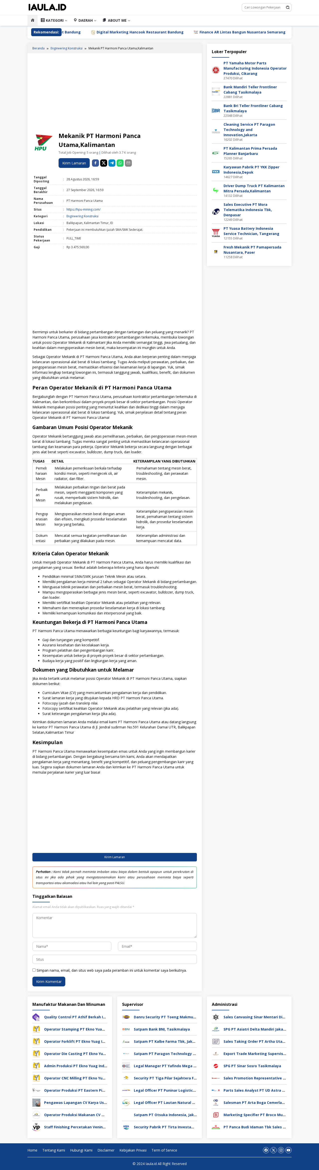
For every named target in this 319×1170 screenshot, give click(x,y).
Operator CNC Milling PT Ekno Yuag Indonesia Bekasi (91, 1078)
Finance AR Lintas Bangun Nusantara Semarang (207, 32)
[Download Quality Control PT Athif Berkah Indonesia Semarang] (36, 1016)
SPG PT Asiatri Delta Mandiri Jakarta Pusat (262, 1029)
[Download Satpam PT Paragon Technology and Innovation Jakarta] (126, 1053)
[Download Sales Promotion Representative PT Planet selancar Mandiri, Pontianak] (216, 1077)
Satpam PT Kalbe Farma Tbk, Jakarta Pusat (173, 1041)
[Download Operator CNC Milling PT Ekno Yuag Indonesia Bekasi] (36, 1077)
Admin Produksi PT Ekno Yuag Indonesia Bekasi (86, 1065)
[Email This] (128, 163)
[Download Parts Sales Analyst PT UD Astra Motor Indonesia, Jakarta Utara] (216, 1089)
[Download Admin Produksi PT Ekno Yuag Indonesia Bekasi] (36, 1065)
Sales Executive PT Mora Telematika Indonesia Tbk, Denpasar (248, 209)
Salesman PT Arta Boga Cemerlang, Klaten (262, 1102)
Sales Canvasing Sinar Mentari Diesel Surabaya (266, 1017)
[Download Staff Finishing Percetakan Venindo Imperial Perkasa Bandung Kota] (36, 1126)
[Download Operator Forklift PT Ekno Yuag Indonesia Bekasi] (36, 1041)
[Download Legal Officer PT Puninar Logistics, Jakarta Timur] (126, 1089)
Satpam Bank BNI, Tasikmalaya (162, 1029)
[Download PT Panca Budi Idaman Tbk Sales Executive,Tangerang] (216, 1126)
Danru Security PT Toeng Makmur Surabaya (173, 1017)
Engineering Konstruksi (82, 216)
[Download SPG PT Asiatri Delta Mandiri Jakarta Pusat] (216, 1028)
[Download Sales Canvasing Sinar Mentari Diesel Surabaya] (216, 1016)
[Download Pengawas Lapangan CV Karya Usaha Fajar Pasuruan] (36, 1102)
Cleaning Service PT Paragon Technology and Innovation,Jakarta (249, 129)
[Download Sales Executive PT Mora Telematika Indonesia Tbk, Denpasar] (216, 211)
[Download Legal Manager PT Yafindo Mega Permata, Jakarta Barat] (126, 1065)
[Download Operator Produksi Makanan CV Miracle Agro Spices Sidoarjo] (36, 1114)
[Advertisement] (115, 93)
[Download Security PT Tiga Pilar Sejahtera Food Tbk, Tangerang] (126, 1077)
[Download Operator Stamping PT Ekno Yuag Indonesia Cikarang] (36, 1028)
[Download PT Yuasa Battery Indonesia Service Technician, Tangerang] (216, 232)
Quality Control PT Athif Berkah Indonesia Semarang (91, 1017)
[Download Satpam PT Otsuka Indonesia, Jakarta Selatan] (126, 1114)
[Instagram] (281, 1150)
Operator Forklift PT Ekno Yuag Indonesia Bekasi (88, 1041)
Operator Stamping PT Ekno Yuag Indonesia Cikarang (92, 1029)
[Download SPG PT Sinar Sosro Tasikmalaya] (216, 1065)
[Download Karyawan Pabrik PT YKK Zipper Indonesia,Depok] (216, 171)
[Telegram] (111, 163)
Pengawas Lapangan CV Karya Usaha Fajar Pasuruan (91, 1102)
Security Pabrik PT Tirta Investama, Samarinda (176, 1127)
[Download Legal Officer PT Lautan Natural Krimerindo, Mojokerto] (126, 1102)
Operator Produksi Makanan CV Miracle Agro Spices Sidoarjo (98, 1114)
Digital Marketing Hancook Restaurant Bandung (104, 32)
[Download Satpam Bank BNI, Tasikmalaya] (126, 1028)
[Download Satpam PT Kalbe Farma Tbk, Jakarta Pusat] (126, 1041)
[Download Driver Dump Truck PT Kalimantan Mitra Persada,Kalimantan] (216, 190)
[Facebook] (266, 1150)
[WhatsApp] (120, 163)
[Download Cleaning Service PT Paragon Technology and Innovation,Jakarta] (216, 131)
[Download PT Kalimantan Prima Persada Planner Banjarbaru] (216, 152)
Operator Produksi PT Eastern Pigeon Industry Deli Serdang (97, 1090)
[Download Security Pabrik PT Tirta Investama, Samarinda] (126, 1126)
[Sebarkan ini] (95, 163)
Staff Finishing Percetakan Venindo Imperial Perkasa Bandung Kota (104, 1127)
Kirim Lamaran (74, 163)
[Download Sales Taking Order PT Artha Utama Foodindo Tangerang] (216, 1041)
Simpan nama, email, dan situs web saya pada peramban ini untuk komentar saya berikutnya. (112, 970)
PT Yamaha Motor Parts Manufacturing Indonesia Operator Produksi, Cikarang (255, 68)
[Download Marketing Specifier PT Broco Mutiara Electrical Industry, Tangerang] (216, 1114)
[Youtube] (288, 1150)
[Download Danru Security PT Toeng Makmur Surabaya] (126, 1016)
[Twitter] (273, 1150)
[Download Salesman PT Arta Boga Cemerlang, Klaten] (216, 1102)
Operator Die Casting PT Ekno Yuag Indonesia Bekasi (91, 1053)
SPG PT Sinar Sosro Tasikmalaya (252, 1065)
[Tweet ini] (103, 163)
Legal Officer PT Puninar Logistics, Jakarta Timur (178, 1090)
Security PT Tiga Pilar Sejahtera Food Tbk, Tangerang (182, 1078)
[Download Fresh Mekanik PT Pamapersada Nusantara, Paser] (216, 251)
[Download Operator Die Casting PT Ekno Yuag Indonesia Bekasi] (36, 1053)
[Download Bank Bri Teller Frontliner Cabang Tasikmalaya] (216, 110)
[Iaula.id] (47, 7)
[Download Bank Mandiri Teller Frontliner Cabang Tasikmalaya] (216, 91)
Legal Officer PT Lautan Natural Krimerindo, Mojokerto (183, 1102)
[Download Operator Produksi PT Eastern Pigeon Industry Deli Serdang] (36, 1089)
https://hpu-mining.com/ (83, 209)
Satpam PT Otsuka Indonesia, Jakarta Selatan (175, 1114)
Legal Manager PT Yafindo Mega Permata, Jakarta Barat (185, 1065)
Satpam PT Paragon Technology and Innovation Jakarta (184, 1053)
